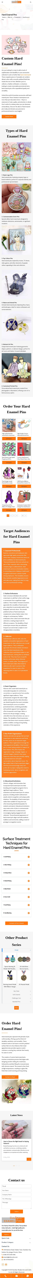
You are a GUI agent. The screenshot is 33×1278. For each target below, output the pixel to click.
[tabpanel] (16, 1140)
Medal (16, 950)
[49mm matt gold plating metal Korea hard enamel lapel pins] (16, 326)
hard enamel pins (26, 75)
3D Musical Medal (24, 984)
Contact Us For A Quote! (16, 923)
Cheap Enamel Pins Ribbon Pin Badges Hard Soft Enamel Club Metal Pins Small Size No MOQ (8, 506)
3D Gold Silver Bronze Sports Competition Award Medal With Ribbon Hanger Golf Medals (24, 968)
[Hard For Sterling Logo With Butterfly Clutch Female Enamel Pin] (16, 45)
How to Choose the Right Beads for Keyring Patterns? (16, 1142)
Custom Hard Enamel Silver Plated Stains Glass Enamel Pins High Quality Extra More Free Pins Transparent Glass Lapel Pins (24, 458)
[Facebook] (3, 1264)
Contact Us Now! (10, 1077)
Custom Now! (9, 116)
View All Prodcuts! (16, 1008)
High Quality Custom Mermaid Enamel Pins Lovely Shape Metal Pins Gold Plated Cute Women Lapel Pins (24, 434)
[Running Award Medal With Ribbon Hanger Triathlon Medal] (9, 977)
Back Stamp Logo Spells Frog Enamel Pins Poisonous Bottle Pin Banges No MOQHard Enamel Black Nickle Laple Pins (8, 458)
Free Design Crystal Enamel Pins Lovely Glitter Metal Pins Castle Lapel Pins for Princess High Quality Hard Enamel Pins (8, 482)
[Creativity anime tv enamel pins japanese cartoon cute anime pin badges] (16, 284)
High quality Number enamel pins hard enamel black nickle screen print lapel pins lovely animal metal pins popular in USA (9, 434)
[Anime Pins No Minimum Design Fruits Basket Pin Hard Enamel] (16, 240)
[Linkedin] (6, 1264)
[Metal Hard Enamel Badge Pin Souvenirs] (16, 198)
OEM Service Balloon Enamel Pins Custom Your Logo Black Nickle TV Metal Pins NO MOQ (24, 482)
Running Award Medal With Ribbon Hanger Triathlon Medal (9, 986)
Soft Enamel (16, 994)
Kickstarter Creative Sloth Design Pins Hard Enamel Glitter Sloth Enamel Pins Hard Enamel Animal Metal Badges (24, 506)
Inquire (10, 438)
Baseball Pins (16, 1001)
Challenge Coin (16, 998)
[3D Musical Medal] (24, 977)
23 (22, 515)
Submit (16, 1211)
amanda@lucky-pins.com (10, 1257)
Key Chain (16, 991)
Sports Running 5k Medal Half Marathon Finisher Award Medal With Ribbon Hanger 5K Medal (9, 968)
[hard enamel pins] (16, 1092)
